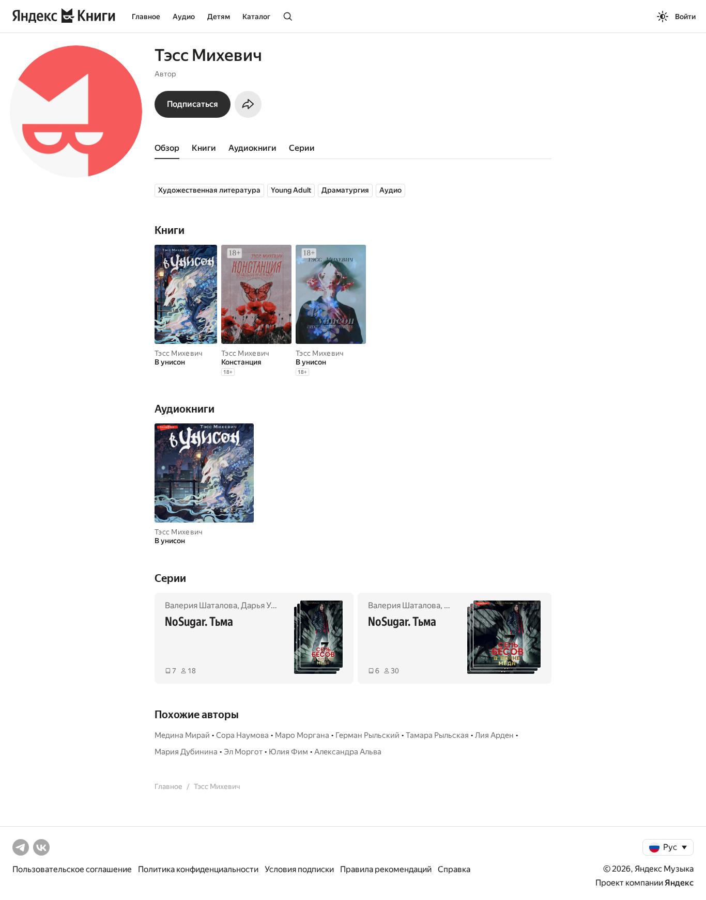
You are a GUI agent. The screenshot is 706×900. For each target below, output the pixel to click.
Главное (146, 16)
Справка (454, 869)
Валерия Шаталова (201, 605)
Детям (218, 16)
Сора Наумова (242, 735)
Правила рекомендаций (386, 869)
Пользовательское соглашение (72, 869)
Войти (685, 16)
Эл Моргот (243, 751)
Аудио (184, 16)
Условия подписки (299, 869)
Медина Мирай (182, 735)
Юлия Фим (288, 751)
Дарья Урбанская (273, 605)
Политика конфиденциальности (198, 869)
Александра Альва (347, 751)
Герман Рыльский (367, 735)
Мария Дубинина (186, 751)
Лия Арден (494, 735)
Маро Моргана (302, 735)
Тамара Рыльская (437, 735)
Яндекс (679, 883)
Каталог (256, 16)
